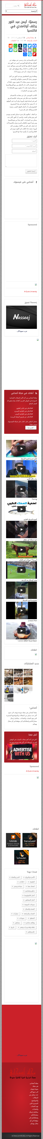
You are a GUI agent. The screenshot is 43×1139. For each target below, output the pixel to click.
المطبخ (32, 918)
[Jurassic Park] (21, 610)
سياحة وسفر (18, 886)
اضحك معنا (31, 886)
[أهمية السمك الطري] (21, 509)
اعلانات (21, 882)
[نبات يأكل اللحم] (21, 468)
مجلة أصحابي (30, 38)
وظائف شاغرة (30, 923)
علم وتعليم (31, 932)
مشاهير (17, 923)
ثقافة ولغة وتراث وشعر (27, 927)
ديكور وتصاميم (30, 891)
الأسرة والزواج (30, 877)
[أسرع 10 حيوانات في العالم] (21, 549)
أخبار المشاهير (30, 900)
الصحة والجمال (30, 909)
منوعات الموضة (29, 904)
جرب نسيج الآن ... (21, 1055)
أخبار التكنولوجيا (29, 895)
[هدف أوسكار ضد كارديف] (21, 570)
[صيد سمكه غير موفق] (21, 529)
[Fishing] (21, 489)
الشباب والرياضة (32, 40)
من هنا (30, 428)
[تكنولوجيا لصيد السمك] (21, 590)
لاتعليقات (13, 40)
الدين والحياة (15, 877)
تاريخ (12, 927)
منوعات (21, 918)
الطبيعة (32, 882)
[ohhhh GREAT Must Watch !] (21, 630)
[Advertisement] (21, 255)
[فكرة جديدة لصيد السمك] (21, 448)
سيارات (15, 913)
